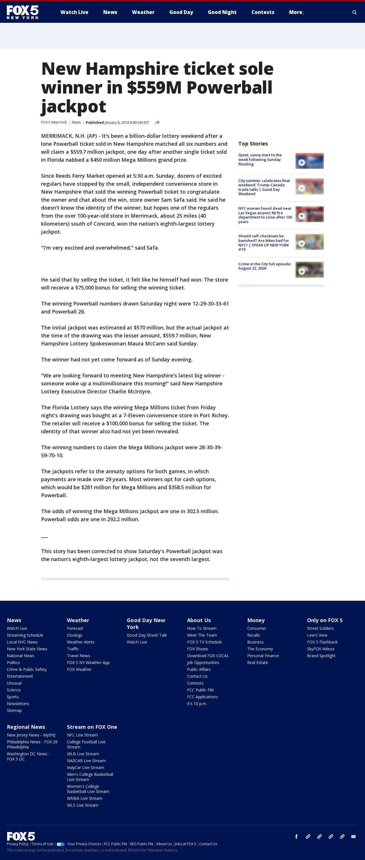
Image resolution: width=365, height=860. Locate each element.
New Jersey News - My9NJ (31, 735)
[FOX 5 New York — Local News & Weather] (25, 12)
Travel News (78, 655)
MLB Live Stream (83, 753)
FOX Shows (197, 648)
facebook (296, 836)
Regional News (26, 726)
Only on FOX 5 (324, 620)
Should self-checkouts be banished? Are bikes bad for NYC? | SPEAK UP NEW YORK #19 (263, 242)
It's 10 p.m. (197, 703)
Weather (78, 620)
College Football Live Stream (86, 744)
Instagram (308, 836)
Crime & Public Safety (27, 669)
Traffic (73, 648)
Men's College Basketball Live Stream (90, 777)
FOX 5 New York (54, 122)
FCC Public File (200, 690)
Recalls (253, 635)
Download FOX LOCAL (208, 655)
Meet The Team (202, 635)
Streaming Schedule (25, 635)
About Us (199, 620)
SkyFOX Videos (320, 648)
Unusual (14, 683)
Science (14, 690)
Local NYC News (22, 642)
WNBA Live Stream (84, 798)
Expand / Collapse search (354, 12)
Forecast (75, 628)
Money (256, 620)
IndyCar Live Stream (85, 767)
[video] (309, 161)
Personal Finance (263, 655)
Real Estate (257, 662)
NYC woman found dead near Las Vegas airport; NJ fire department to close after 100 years (265, 215)
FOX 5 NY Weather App (88, 662)
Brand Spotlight (321, 655)
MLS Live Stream (82, 805)
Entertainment (20, 676)
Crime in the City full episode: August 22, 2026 (264, 266)
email (353, 836)
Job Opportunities (203, 662)
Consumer (256, 628)
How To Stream (201, 628)
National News (20, 655)
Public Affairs (199, 669)
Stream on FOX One (92, 726)
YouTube (330, 836)
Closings (74, 635)
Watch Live (17, 628)
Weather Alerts (80, 642)
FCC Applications (202, 696)
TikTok (319, 836)
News (76, 122)
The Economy (260, 648)
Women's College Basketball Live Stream (88, 789)
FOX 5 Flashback (322, 642)
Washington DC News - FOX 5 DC (28, 756)
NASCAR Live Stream (86, 760)
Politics (13, 662)
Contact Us (197, 676)
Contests (195, 683)
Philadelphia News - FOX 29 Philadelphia (32, 744)
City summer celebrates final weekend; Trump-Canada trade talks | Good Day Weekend (264, 187)
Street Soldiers (320, 628)
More (295, 12)
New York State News (27, 648)
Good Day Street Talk (147, 635)
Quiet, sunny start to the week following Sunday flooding (260, 159)
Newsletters (18, 703)
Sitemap (14, 710)
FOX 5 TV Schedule (204, 642)
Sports (13, 696)
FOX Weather (79, 669)
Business (255, 642)
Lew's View (317, 635)
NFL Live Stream (82, 735)
